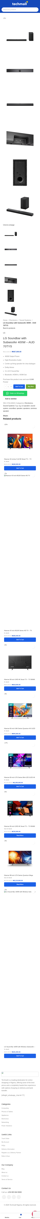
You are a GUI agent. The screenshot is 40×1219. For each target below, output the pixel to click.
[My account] (37, 3)
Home (5, 320)
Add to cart (19, 386)
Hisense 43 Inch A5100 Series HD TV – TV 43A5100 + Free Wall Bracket (18, 631)
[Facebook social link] (10, 415)
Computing (5, 1108)
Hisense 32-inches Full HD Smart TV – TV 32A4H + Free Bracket (17, 460)
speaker (19, 408)
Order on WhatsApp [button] (17, 393)
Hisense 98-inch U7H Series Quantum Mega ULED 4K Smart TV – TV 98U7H (18, 876)
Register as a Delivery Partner (11, 1152)
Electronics (13, 320)
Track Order (5, 1138)
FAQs (3, 1145)
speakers (26, 408)
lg (20, 406)
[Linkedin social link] (17, 415)
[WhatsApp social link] (19, 1197)
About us (4, 1172)
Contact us (5, 1176)
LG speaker (25, 406)
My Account (5, 1142)
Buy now (31, 386)
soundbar (12, 408)
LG (4, 333)
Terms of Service (7, 1179)
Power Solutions (7, 1126)
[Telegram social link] (19, 415)
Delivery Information (8, 1149)
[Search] (36, 9)
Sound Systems (25, 320)
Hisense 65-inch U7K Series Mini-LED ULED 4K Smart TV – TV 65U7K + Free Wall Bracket (19, 778)
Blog (3, 1169)
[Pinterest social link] (14, 415)
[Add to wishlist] (33, 426)
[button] (20, 468)
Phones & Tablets (7, 1111)
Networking (5, 1122)
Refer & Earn (6, 1156)
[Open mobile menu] (2, 3)
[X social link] (12, 415)
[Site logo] (20, 3)
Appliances (5, 1115)
